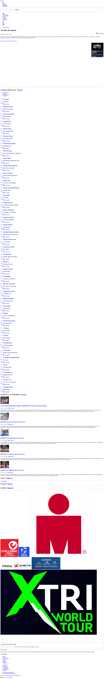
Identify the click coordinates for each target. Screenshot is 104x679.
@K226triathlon (3, 481)
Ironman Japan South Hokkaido (11, 187)
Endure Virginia (7, 158)
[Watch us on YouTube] (3, 24)
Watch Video (5, 14)
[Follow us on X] (3, 25)
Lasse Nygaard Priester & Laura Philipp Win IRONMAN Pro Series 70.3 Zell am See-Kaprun (23, 405)
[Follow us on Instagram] (3, 23)
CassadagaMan (7, 276)
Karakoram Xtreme (8, 136)
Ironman (4, 93)
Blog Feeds (5, 664)
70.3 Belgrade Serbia (8, 387)
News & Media (6, 15)
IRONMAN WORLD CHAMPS (11, 232)
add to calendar (6, 104)
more (93, 411)
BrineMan (5, 313)
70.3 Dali (5, 365)
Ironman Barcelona (8, 224)
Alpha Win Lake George (9, 283)
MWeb (10, 677)
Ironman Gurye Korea (8, 217)
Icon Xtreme (6, 99)
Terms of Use (5, 668)
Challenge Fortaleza (8, 269)
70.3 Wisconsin (6, 350)
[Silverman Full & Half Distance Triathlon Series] (8, 672)
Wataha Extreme (7, 128)
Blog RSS (6, 6)
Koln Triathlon (6, 305)
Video (4, 659)
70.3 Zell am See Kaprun (9, 320)
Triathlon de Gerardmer (9, 291)
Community (5, 18)
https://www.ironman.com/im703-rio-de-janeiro (8, 40)
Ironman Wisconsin (8, 173)
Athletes (4, 17)
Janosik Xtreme (7, 121)
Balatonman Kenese (8, 106)
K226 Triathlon (6, 92)
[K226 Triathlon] (2, 0)
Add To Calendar (100, 33)
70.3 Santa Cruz (7, 379)
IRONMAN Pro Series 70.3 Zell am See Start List (12, 421)
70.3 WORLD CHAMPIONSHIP (11, 357)
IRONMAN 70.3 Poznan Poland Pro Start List (12, 438)
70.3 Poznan (6, 328)
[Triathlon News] (11, 408)
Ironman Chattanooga (8, 210)
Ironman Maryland (8, 202)
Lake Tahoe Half (7, 254)
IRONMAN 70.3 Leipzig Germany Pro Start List (12, 454)
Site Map (4, 670)
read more (92, 651)
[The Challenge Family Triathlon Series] (9, 673)
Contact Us (5, 5)
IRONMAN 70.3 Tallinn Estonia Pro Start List (12, 470)
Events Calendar (6, 27)
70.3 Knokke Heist (7, 342)
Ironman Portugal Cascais (9, 239)
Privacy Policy (5, 667)
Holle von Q (6, 261)
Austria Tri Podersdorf (8, 114)
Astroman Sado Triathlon (9, 143)
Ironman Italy (6, 195)
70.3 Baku (5, 335)
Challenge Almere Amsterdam (10, 165)
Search (17, 9)
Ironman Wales (6, 180)
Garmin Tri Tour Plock (8, 246)
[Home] (3, 3)
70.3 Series (5, 95)
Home (4, 656)
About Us (5, 4)
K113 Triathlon (6, 94)
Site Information (6, 669)
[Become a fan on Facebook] (3, 22)
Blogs (4, 20)
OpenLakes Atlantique (8, 298)
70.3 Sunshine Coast (8, 372)
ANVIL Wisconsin (7, 150)
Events (4, 16)
